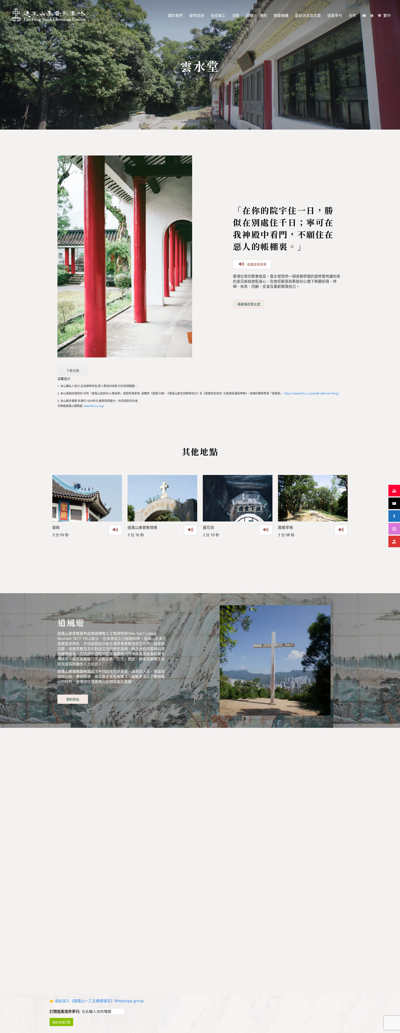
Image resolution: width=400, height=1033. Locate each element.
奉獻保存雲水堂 (249, 304)
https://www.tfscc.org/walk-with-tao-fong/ (311, 393)
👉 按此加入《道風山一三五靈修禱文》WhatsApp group (97, 1000)
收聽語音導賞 (256, 264)
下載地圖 (72, 370)
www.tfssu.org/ (93, 406)
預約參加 (72, 699)
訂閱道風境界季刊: (65, 1011)
